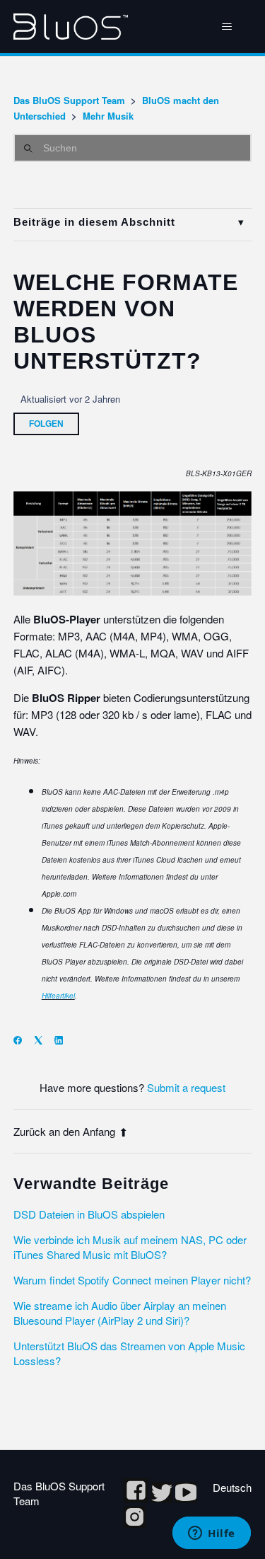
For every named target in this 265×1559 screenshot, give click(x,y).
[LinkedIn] (63, 1040)
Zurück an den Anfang (64, 1131)
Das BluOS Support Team (69, 100)
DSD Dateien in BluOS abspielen (89, 1214)
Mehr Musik (108, 115)
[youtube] (185, 1498)
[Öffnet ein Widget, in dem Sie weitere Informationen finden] (211, 1534)
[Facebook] (22, 1040)
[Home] (70, 26)
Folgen (46, 424)
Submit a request (186, 1087)
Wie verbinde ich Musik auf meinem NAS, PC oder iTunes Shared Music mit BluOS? (130, 1247)
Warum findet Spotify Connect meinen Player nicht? (132, 1279)
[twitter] (163, 1498)
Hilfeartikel (58, 996)
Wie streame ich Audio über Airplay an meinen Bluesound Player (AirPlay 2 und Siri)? (119, 1313)
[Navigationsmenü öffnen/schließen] (226, 27)
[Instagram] (135, 1523)
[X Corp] (43, 1040)
